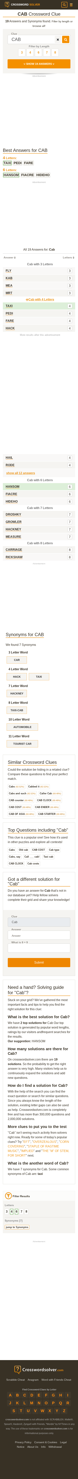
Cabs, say (14, 856)
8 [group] (26, 1211)
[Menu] (71, 5)
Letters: (10, 158)
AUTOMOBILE (22, 727)
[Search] (64, 5)
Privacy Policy (23, 1442)
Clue (14, 34)
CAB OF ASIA (21, 814)
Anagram (33, 1379)
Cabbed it (38, 786)
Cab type (54, 849)
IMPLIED (27, 1151)
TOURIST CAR (22, 743)
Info (43, 1446)
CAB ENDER (47, 807)
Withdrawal (55, 1446)
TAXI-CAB (17, 710)
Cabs (16, 786)
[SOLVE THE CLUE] (65, 39)
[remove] (58, 39)
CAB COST (20, 807)
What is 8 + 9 (19, 942)
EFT (26, 1141)
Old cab (23, 849)
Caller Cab (50, 793)
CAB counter (21, 800)
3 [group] (7, 1211)
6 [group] (16, 1211)
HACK (17, 676)
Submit (39, 962)
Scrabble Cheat (15, 1379)
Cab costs (33, 863)
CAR (17, 659)
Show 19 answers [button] (39, 63)
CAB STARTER (51, 814)
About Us (32, 1446)
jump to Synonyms (17, 1227)
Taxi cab (48, 856)
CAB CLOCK (49, 800)
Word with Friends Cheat (56, 1379)
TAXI (39, 676)
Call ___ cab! (31, 856)
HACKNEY (16, 693)
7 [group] (21, 1211)
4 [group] (11, 1211)
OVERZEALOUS (44, 1141)
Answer (16, 929)
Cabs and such (22, 793)
